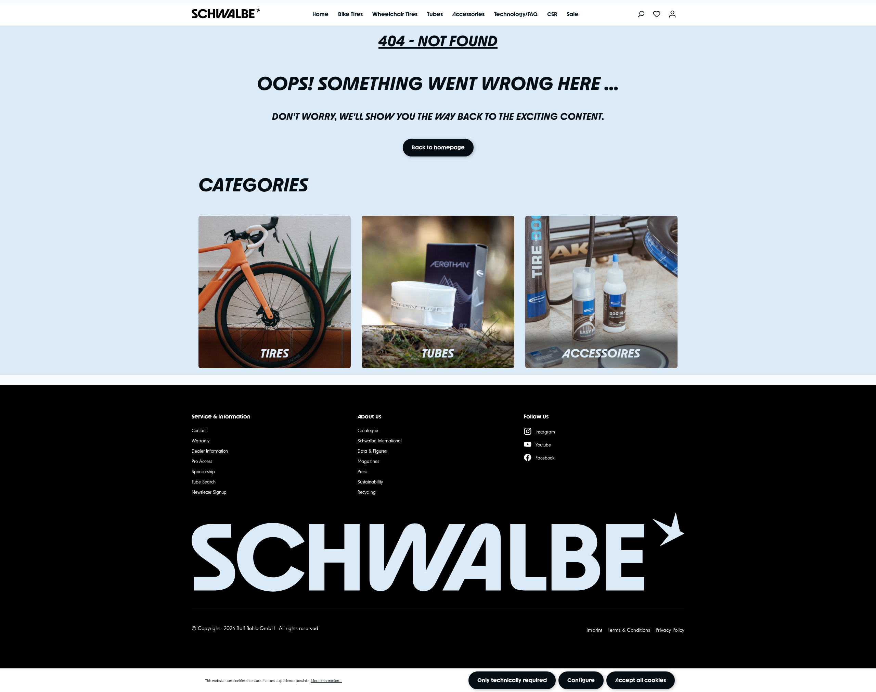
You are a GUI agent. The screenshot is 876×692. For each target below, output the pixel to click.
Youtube (543, 444)
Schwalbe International (380, 440)
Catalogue (368, 430)
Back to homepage (438, 147)
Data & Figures (372, 450)
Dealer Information (210, 450)
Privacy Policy (670, 629)
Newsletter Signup (209, 491)
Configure (581, 680)
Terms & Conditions (629, 629)
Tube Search (204, 481)
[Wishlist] (656, 14)
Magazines (368, 460)
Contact (199, 430)
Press (362, 471)
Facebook (545, 457)
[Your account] (672, 14)
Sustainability (370, 481)
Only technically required (512, 680)
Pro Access (202, 460)
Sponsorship (203, 471)
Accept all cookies (640, 680)
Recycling (367, 491)
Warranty (200, 440)
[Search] (641, 14)
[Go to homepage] (222, 13)
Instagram (545, 431)
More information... (326, 680)
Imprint (594, 629)
